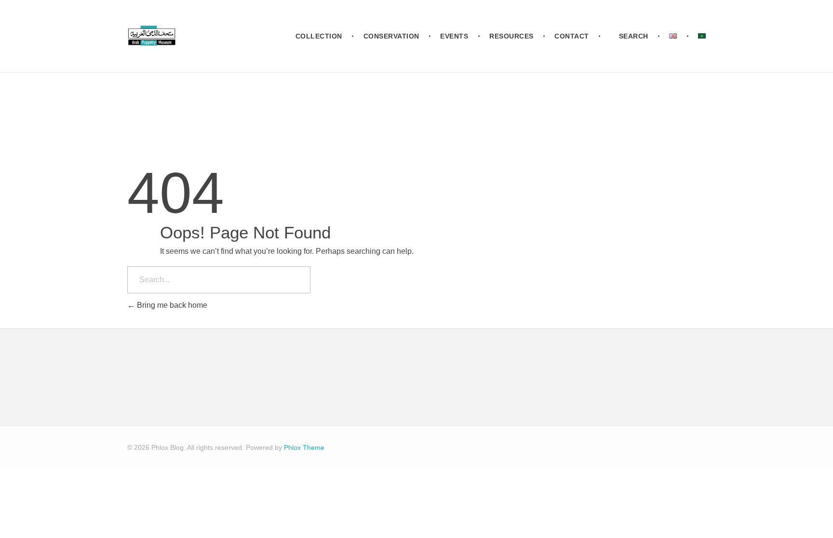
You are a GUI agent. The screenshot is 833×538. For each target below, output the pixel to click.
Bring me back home (171, 305)
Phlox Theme (304, 447)
